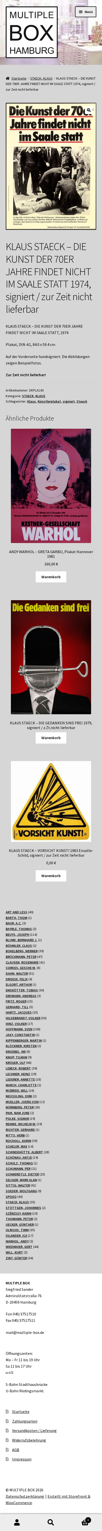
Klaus (31, 401)
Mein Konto (17, 1522)
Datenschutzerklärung (25, 1496)
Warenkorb (51, 576)
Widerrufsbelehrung (29, 1440)
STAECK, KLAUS (41, 78)
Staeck (81, 401)
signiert (69, 401)
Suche (51, 1522)
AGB (15, 1449)
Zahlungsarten (24, 1421)
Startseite (18, 78)
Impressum (21, 1459)
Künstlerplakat (49, 401)
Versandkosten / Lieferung (34, 1430)
